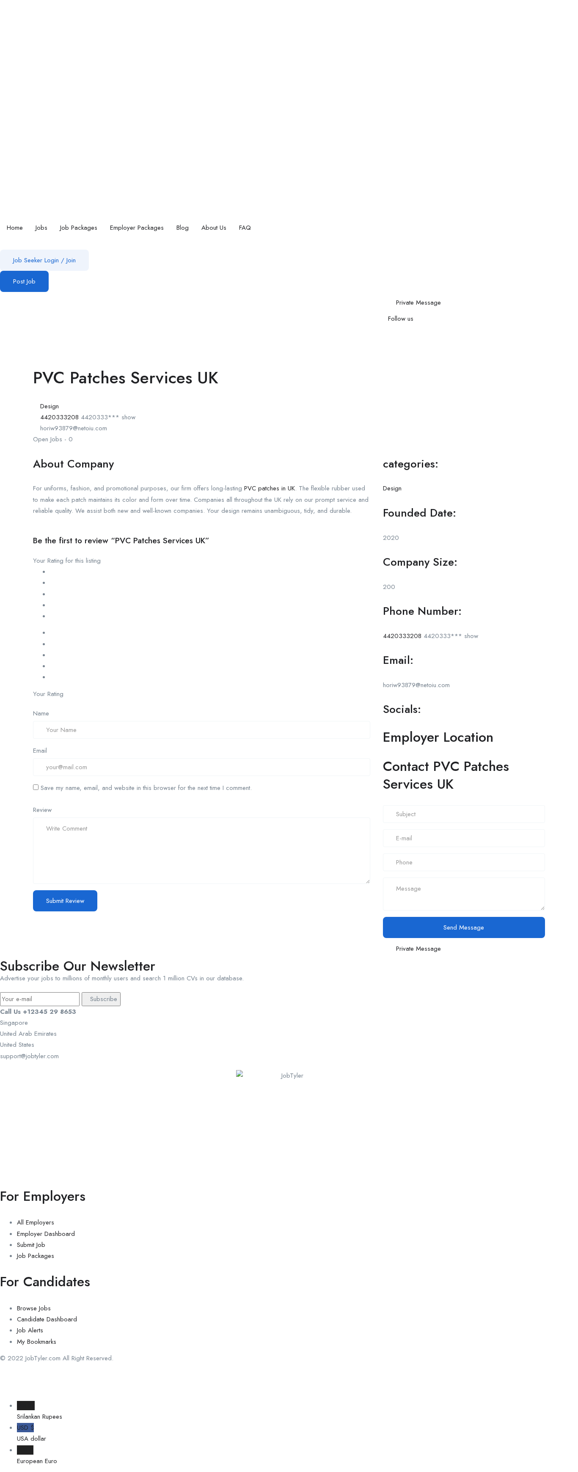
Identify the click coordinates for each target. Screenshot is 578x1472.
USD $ (31, 1433)
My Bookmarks (36, 1341)
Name (41, 713)
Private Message (418, 302)
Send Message (463, 927)
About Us (213, 227)
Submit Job (31, 1244)
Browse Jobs (34, 1308)
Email (40, 750)
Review (42, 809)
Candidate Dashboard (47, 1319)
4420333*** (108, 417)
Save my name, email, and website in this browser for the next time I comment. (146, 787)
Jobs (41, 227)
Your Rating (48, 694)
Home (15, 227)
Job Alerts (30, 1330)
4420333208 (59, 417)
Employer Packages (137, 227)
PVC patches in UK (269, 488)
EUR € (37, 1455)
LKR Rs (39, 1411)
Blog (182, 227)
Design (49, 406)
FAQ (245, 227)
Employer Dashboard (46, 1233)
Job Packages (78, 227)
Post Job (24, 281)
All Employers (35, 1222)
